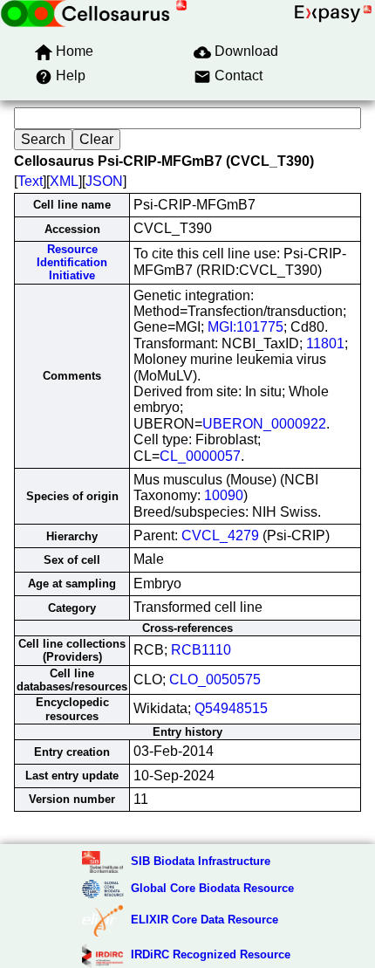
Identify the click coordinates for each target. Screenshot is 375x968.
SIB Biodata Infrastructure (200, 861)
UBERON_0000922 (264, 423)
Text (30, 181)
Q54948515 (231, 708)
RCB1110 (201, 649)
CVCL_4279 (220, 535)
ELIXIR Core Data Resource (204, 919)
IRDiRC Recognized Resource (210, 954)
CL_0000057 (200, 456)
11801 (325, 343)
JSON (104, 181)
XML (64, 181)
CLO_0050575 (215, 679)
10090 (223, 495)
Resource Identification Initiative (72, 263)
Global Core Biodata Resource (212, 888)
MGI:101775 (245, 326)
